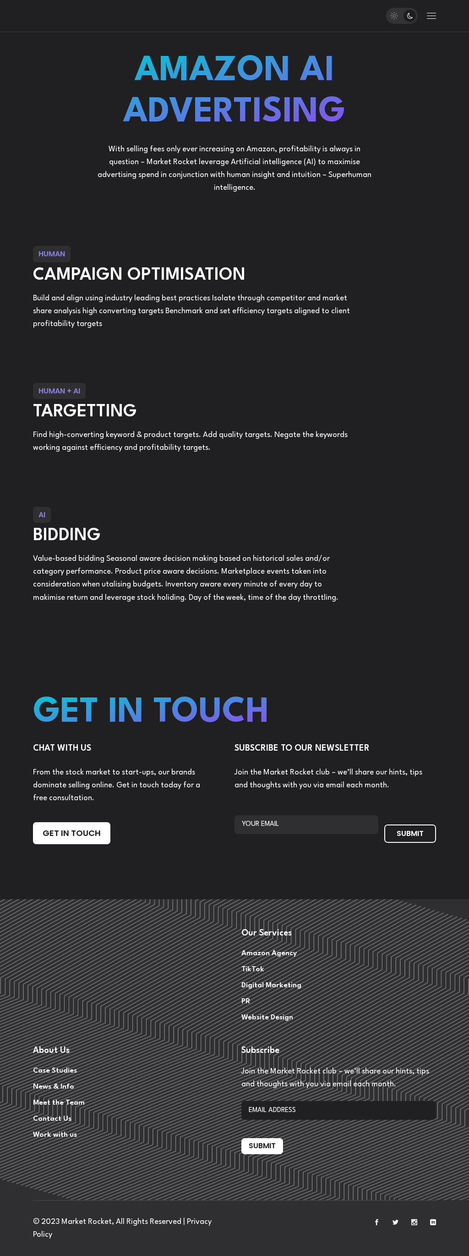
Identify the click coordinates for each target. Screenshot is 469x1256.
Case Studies (55, 1070)
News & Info (53, 1086)
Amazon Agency (269, 953)
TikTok (252, 969)
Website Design (267, 1017)
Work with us (55, 1135)
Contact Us (52, 1119)
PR (245, 1001)
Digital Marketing (271, 985)
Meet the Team (59, 1103)
